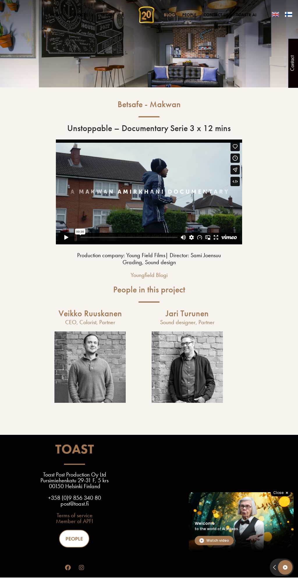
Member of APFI (74, 521)
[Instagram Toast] (81, 567)
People (189, 15)
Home (56, 15)
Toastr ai (246, 15)
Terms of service (75, 515)
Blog (169, 15)
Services (79, 15)
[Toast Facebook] (68, 567)
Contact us (216, 15)
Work (107, 15)
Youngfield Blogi (149, 275)
